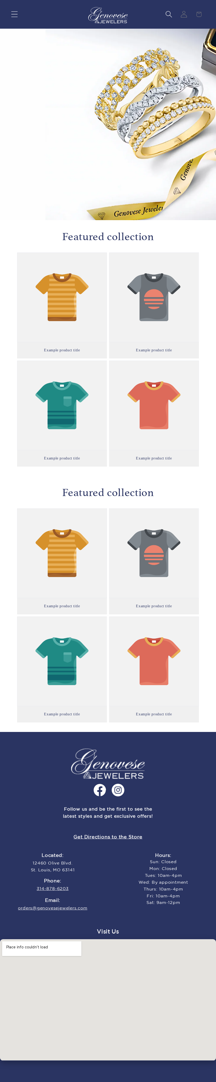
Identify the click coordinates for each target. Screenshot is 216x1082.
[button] (14, 14)
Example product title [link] (62, 350)
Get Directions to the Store (107, 837)
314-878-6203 (52, 889)
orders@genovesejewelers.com (52, 908)
